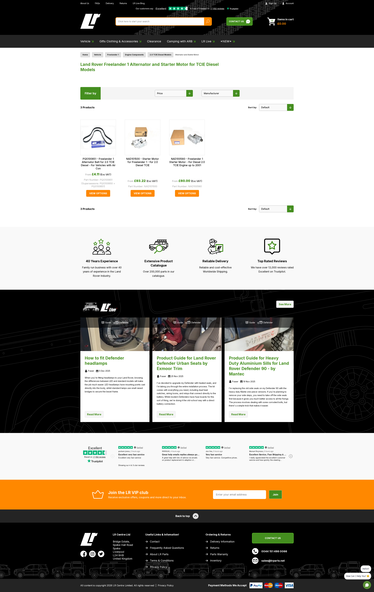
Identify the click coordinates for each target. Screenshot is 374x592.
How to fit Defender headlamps (104, 361)
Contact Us (236, 21)
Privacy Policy (158, 566)
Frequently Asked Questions (167, 547)
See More (285, 304)
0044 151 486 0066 (274, 551)
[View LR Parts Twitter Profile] (101, 553)
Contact (155, 541)
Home (85, 55)
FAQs (97, 3)
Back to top (182, 516)
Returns (123, 3)
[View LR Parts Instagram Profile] (92, 553)
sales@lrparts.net (273, 560)
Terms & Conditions (162, 560)
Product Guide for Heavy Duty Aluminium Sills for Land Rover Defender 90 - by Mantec (259, 366)
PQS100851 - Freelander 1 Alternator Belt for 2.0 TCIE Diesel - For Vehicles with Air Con (98, 163)
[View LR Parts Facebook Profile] (83, 553)
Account (290, 3)
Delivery (110, 3)
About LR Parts (159, 554)
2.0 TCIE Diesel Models (160, 55)
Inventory (215, 560)
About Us (84, 3)
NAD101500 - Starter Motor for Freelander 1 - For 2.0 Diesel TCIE (142, 162)
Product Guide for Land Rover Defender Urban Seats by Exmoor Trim (186, 363)
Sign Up (272, 3)
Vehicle (97, 55)
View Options (98, 193)
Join (275, 494)
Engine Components (134, 55)
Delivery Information (222, 541)
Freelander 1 (113, 55)
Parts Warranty (219, 554)
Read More (94, 414)
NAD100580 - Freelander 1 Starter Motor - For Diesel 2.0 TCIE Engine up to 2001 (187, 162)
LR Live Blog (139, 3)
